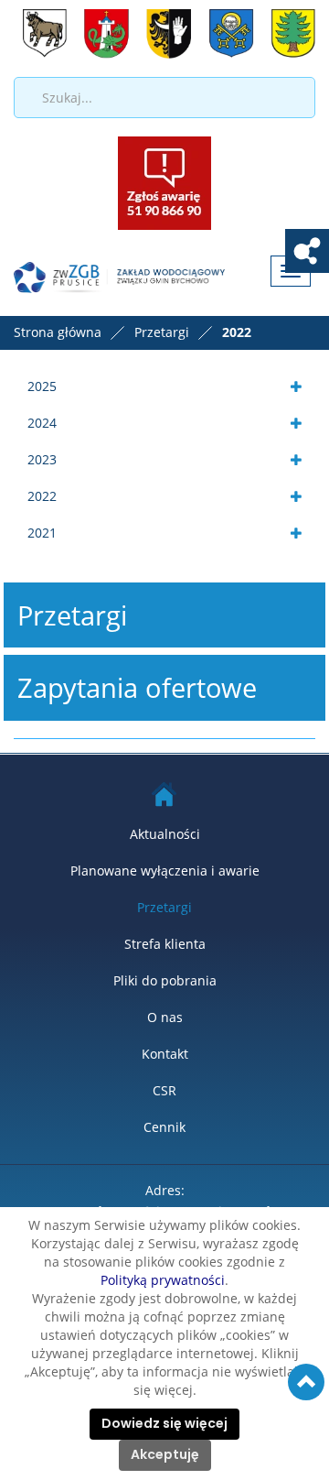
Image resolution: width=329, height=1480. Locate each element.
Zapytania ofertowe (137, 687)
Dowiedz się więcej (164, 1424)
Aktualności (165, 834)
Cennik (164, 1127)
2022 (42, 496)
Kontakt (165, 1053)
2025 (42, 386)
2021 (42, 532)
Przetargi (72, 615)
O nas (165, 1017)
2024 (42, 422)
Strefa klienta (165, 943)
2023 (42, 459)
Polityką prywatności (163, 1280)
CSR (164, 1090)
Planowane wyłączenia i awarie (165, 870)
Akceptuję (165, 1455)
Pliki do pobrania (165, 980)
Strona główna (57, 332)
